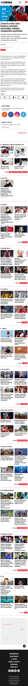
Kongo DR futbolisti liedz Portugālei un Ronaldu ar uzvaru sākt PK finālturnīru (20, 316)
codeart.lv (16, 682)
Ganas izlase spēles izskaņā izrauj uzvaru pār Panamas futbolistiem (7, 301)
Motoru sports (7, 410)
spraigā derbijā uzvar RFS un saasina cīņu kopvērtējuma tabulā (7, 316)
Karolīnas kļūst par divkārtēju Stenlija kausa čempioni (20, 217)
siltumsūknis (19, 639)
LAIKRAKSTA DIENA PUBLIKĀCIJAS (13, 145)
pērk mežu (13, 625)
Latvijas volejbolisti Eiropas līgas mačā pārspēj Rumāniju (20, 396)
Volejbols (5, 369)
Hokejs (4, 204)
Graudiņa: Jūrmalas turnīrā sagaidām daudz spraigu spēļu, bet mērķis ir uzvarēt (21, 382)
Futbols (5, 289)
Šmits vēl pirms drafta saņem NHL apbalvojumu (20, 235)
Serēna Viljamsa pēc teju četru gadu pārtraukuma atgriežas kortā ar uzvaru (20, 341)
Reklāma (14, 664)
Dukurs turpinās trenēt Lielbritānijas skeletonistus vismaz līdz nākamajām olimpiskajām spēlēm (7, 563)
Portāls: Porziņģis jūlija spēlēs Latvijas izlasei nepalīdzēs (7, 276)
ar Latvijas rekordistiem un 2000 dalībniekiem (7, 458)
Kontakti (14, 667)
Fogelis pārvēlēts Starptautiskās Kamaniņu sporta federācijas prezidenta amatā (20, 547)
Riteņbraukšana (8, 490)
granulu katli (7, 638)
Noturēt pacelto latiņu (5, 155)
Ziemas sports (7, 534)
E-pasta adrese (5, 127)
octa (21, 629)
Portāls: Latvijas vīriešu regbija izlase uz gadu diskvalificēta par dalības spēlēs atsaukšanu (7, 590)
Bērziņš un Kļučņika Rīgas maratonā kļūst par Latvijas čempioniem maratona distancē (7, 477)
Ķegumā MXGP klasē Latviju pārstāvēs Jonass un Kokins (21, 422)
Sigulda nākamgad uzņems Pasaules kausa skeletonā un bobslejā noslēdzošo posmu (6, 547)
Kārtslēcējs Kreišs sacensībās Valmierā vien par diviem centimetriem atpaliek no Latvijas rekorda (21, 460)
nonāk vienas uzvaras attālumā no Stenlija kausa (6, 236)
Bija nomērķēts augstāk (5, 167)
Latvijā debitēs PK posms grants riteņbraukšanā (6, 519)
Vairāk (6, 172)
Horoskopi (14, 656)
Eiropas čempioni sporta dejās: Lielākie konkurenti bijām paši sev (21, 606)
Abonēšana (14, 654)
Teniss (3, 50)
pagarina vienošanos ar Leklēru (5, 435)
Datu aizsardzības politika (14, 680)
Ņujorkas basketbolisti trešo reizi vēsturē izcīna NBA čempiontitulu (20, 277)
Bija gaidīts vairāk (20, 155)
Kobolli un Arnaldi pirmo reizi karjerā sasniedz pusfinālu (20, 357)
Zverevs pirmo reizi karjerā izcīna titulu (6, 356)
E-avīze (14, 659)
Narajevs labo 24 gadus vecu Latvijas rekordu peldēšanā (6, 606)
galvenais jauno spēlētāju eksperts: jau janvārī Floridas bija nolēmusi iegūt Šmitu (7, 192)
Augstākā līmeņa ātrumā (19, 167)
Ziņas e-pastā (14, 662)
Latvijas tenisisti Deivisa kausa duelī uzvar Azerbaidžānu (6, 340)
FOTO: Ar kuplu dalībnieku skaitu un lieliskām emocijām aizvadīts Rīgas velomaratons (20, 521)
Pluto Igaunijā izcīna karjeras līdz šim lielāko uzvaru (20, 502)
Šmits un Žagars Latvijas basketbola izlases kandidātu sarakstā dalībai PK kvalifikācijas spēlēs (7, 261)
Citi (3, 576)
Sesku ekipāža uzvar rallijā (21, 434)
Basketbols (6, 248)
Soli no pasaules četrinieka (20, 587)
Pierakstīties (22, 133)
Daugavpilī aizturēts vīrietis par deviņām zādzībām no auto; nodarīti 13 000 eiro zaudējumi (20, 563)
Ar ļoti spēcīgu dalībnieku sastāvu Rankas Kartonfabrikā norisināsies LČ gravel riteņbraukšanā (7, 504)
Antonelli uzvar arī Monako (6, 421)
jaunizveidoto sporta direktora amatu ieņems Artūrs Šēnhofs (21, 261)
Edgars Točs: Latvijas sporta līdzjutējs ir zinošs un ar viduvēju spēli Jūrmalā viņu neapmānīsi (7, 397)
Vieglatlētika (7, 446)
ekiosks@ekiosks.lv (14, 683)
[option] (14, 13)
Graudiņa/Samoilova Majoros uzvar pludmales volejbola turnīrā (6, 382)
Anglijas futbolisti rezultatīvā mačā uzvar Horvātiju (20, 301)
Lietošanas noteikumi (14, 678)
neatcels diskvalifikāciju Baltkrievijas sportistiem (19, 477)
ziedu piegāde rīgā (7, 624)
